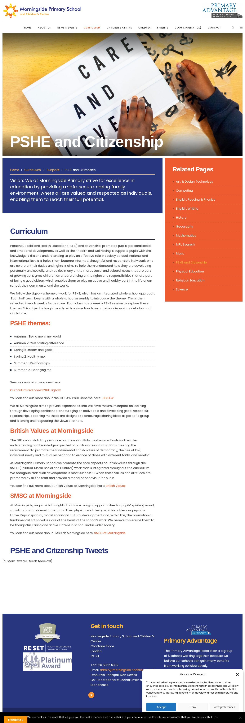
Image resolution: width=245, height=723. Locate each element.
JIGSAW (108, 398)
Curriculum (32, 170)
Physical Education (190, 271)
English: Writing (187, 208)
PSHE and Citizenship (191, 262)
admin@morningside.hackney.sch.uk (127, 670)
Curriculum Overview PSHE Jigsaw (35, 390)
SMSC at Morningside (110, 533)
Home (14, 170)
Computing (184, 190)
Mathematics (186, 235)
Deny (192, 707)
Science (182, 289)
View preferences (224, 707)
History (181, 217)
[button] (237, 674)
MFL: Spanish (185, 244)
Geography (184, 226)
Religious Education (190, 280)
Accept (161, 707)
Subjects (53, 170)
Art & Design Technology (194, 181)
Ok (216, 717)
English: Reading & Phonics (195, 199)
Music (180, 253)
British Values (116, 486)
